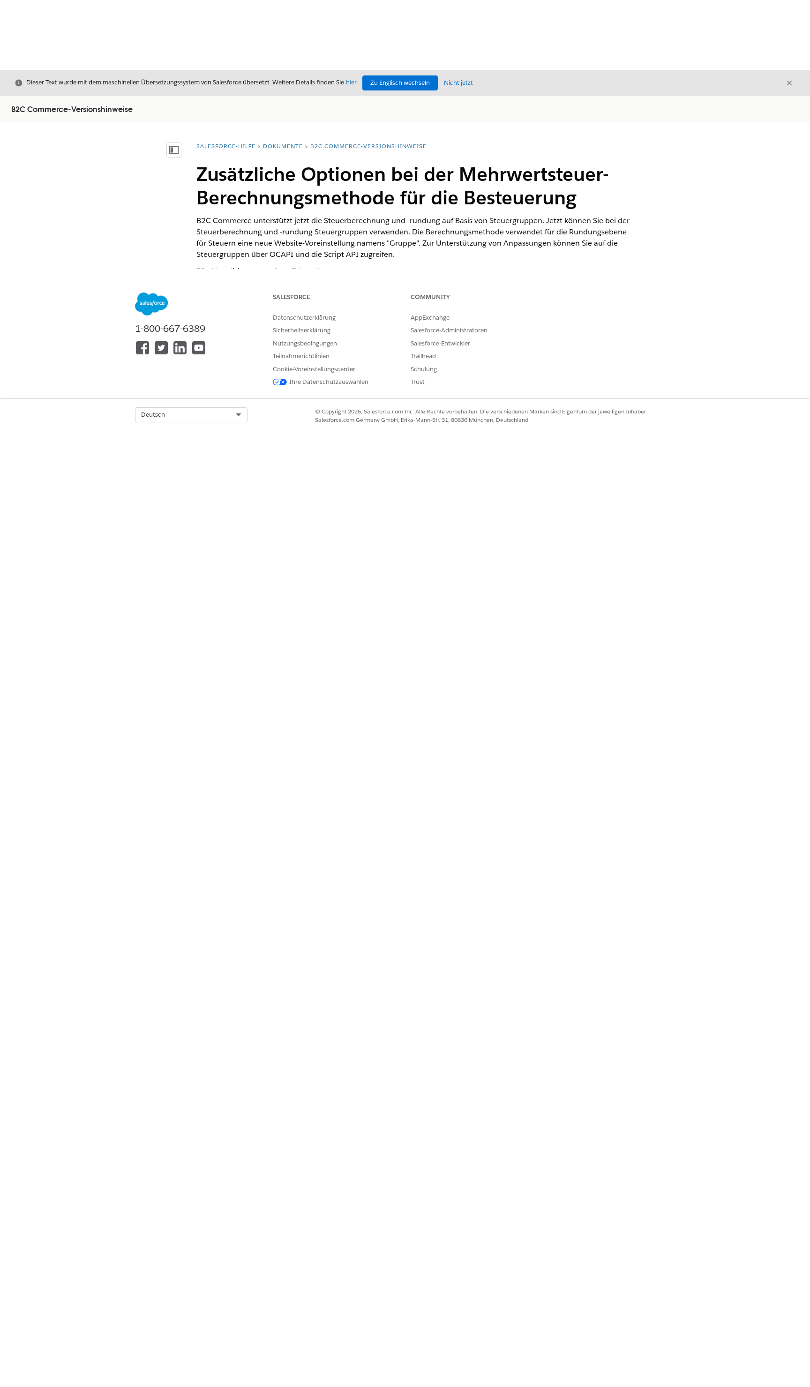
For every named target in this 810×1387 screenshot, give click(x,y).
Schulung (424, 369)
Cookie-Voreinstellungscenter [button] (314, 369)
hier (351, 82)
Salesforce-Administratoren (449, 330)
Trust (418, 382)
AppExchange (430, 318)
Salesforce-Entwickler (440, 343)
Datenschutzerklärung (304, 318)
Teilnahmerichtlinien (301, 356)
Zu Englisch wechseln (400, 83)
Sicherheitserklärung (301, 330)
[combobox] (191, 414)
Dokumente (283, 146)
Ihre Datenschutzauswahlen (328, 382)
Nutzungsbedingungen (305, 343)
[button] (191, 414)
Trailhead (423, 356)
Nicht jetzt (458, 83)
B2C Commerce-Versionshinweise (368, 146)
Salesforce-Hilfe (225, 146)
